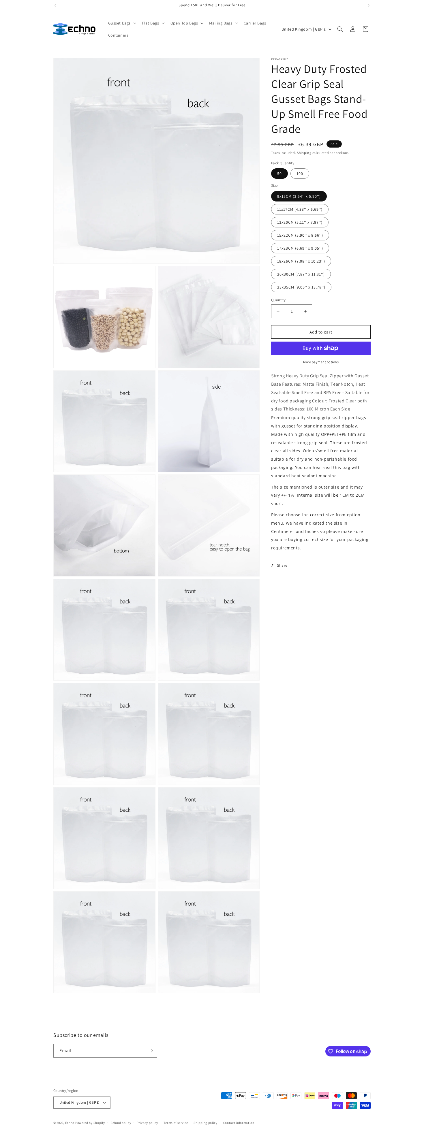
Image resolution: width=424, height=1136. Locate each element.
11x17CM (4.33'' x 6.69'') (299, 209)
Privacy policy (147, 1123)
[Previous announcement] (55, 5)
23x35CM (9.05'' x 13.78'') (301, 287)
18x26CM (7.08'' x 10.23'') (301, 261)
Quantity (278, 299)
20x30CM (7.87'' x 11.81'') (301, 274)
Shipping (304, 152)
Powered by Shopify (90, 1123)
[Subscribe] (150, 1051)
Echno (70, 1123)
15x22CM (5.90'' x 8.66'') (300, 235)
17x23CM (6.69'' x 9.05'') (300, 248)
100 (300, 173)
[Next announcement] (368, 5)
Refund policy (120, 1123)
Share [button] (282, 565)
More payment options (321, 362)
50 (279, 173)
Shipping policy (205, 1123)
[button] (122, 23)
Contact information (238, 1123)
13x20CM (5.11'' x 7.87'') (299, 222)
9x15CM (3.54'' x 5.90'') (299, 196)
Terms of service (176, 1123)
